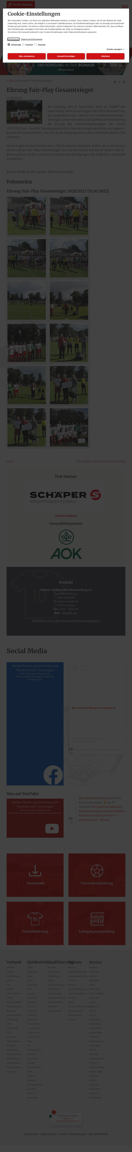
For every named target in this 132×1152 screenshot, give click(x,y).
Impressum (13, 39)
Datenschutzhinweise (31, 39)
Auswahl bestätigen (66, 56)
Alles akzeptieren (27, 56)
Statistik (41, 45)
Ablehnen (105, 56)
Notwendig (16, 45)
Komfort (29, 45)
